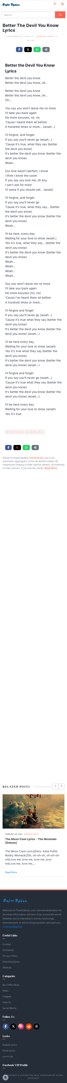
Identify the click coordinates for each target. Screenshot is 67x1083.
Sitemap (7, 967)
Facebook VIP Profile (15, 1065)
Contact (7, 944)
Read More (51, 468)
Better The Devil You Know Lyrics (25, 432)
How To (7, 1002)
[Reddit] (29, 1027)
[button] (55, 3)
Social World (9, 1008)
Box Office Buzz (11, 984)
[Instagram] (21, 1027)
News (6, 990)
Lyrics (6, 1036)
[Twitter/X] (13, 1027)
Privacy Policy (10, 955)
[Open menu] (62, 3)
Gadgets (7, 996)
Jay (33, 40)
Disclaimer (8, 950)
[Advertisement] (33, 619)
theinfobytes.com (39, 457)
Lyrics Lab (8, 1056)
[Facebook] (6, 1027)
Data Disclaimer (11, 961)
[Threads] (37, 1027)
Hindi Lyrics (9, 1050)
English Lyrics (45, 36)
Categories (9, 976)
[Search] (60, 14)
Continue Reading (12, 926)
